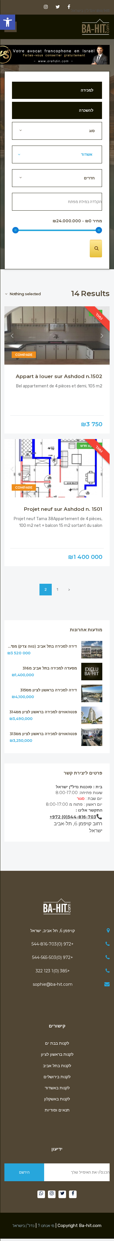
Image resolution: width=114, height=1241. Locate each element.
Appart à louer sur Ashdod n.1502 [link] (59, 376)
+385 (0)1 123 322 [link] (53, 970)
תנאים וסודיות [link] (57, 1110)
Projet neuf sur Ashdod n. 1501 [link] (63, 509)
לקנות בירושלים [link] (57, 1076)
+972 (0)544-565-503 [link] (52, 957)
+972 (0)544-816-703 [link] (53, 944)
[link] (7, 22)
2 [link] (45, 589)
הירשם (24, 1172)
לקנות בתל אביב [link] (57, 1065)
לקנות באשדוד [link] (57, 1087)
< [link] (69, 589)
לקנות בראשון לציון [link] (57, 1054)
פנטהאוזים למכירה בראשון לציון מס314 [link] (43, 712)
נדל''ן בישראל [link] (23, 1225)
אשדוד (88, 154)
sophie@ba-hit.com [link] (52, 984)
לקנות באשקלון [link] (57, 1099)
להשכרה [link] (86, 110)
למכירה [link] (87, 90)
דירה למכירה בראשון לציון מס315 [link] (48, 690)
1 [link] (57, 589)
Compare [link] (23, 355)
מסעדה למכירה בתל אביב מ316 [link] (50, 668)
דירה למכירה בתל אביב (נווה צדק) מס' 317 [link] (42, 646)
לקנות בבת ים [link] (57, 1043)
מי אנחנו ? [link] (46, 1225)
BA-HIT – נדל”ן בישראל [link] (90, 10)
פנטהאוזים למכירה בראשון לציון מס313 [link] (43, 734)
